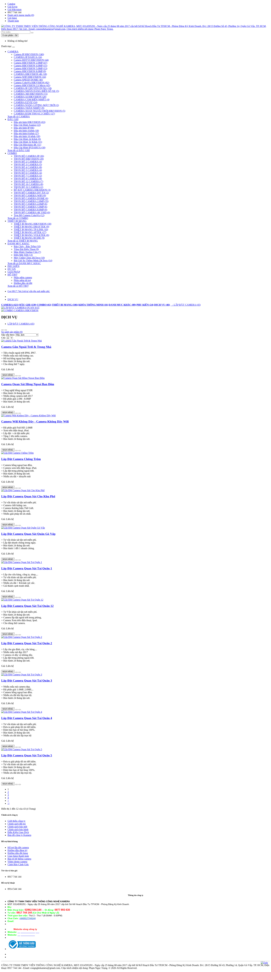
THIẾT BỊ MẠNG (17, 221)
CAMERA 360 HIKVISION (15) (31, 94)
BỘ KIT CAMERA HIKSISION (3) (32, 190)
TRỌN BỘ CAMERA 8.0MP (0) (30, 209)
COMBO (12, 153)
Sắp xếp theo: (8, 334)
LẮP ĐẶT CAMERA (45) (21, 323)
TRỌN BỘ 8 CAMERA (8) (28, 178)
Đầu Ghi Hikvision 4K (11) (27, 144)
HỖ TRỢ (12, 274)
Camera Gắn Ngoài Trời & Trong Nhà (26, 346)
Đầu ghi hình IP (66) (24, 127)
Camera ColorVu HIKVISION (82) (31, 82)
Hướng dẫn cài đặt (23, 283)
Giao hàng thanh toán (18, 856)
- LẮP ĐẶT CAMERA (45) (185, 304)
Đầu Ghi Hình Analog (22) (27, 125)
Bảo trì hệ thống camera (19, 858)
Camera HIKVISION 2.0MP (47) (30, 63)
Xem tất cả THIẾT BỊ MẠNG (23, 240)
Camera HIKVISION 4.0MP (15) (30, 65)
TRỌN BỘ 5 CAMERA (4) (28, 170)
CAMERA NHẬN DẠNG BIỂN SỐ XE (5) (36, 91)
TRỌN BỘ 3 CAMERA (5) (28, 164)
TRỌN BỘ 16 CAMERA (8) (28, 184)
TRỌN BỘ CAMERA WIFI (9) (30, 195)
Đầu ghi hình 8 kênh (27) (26, 133)
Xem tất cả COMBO (18, 218)
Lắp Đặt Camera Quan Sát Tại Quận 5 (26, 755)
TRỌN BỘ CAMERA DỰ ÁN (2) (31, 192)
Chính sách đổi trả (17, 823)
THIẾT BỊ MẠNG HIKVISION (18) (32, 223)
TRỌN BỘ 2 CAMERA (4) (28, 161)
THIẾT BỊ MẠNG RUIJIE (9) (29, 238)
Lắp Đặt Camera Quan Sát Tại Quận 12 (27, 606)
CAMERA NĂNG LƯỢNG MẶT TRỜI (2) (36, 105)
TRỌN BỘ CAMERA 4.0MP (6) (30, 204)
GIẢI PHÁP (14, 271)
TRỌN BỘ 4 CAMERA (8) (28, 167)
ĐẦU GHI (13, 119)
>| (8, 803)
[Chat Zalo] (264, 962)
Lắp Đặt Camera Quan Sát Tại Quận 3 (26, 680)
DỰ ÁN (12, 269)
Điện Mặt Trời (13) (23, 255)
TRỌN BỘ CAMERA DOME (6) (31, 198)
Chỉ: (3, 337)
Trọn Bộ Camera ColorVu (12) (29, 215)
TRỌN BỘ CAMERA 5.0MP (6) (30, 207)
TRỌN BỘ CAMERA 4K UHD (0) (32, 212)
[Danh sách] (2, 329)
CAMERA (13, 51)
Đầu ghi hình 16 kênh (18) (27, 136)
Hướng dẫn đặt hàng (18, 853)
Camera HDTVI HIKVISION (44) (31, 60)
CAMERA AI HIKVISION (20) (30, 96)
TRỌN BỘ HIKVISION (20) (29, 159)
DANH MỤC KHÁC (18, 243)
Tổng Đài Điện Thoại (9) (26, 249)
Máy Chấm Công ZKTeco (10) (29, 257)
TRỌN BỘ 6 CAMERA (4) (28, 173)
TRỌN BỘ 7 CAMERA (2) (28, 175)
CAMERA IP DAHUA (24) (28, 57)
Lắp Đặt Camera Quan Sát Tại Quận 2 (26, 643)
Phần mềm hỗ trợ (22, 280)
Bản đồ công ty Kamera (19, 835)
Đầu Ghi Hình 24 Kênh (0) (27, 139)
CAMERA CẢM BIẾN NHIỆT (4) (31, 99)
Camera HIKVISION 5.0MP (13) (30, 68)
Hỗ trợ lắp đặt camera (18, 847)
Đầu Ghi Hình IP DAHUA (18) (29, 147)
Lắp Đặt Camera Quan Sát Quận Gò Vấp (28, 534)
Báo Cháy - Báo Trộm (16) (27, 246)
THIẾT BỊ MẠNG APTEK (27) (30, 232)
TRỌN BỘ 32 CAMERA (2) (28, 187)
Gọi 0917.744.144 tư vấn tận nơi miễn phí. (29, 291)
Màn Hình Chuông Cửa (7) (27, 252)
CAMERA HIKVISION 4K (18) (30, 74)
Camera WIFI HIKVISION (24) (30, 77)
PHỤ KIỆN (13, 266)
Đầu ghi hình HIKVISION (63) (29, 122)
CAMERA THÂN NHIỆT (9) (29, 108)
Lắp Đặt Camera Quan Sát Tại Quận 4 (26, 718)
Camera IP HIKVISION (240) (29, 54)
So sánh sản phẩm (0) (12, 332)
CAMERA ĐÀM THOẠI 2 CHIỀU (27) (34, 113)
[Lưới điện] (5, 329)
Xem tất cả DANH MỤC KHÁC (24, 263)
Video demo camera (17, 861)
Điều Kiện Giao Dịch (18, 832)
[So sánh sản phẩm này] (19, 375)
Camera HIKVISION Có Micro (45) (32, 85)
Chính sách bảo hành (18, 829)
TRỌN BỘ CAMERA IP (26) (29, 156)
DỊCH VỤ (13, 299)
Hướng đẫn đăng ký (17, 850)
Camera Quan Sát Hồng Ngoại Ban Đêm (27, 384)
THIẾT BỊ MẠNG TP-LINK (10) (31, 229)
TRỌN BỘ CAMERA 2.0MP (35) (31, 201)
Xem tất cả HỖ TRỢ (18, 286)
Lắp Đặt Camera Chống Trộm (21, 459)
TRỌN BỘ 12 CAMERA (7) (28, 181)
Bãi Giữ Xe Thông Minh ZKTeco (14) (33, 260)
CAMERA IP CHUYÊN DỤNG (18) (33, 88)
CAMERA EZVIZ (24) (25, 102)
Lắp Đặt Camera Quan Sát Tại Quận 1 (26, 568)
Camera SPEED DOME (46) (28, 79)
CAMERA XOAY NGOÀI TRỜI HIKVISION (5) (39, 111)
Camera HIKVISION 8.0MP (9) (30, 71)
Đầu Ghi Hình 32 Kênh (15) (28, 142)
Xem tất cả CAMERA (19, 116)
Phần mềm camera (23, 277)
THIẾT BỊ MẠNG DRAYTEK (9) (31, 226)
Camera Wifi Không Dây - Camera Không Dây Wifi (35, 421)
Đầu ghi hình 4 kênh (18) (26, 130)
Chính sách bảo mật (17, 826)
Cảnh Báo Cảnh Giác (18, 864)
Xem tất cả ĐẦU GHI (19, 150)
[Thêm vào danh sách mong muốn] (16, 375)
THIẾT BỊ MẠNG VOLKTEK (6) (31, 235)
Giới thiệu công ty (16, 821)
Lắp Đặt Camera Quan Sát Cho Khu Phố (28, 496)
